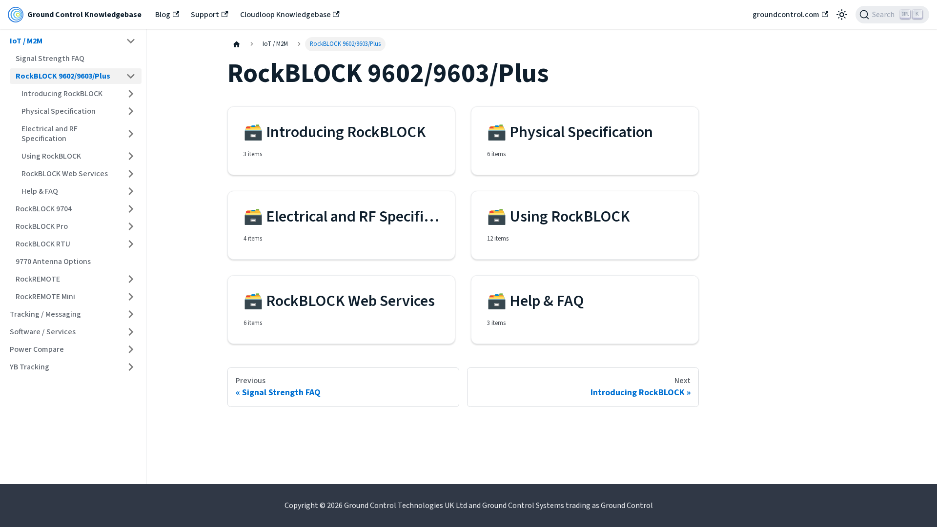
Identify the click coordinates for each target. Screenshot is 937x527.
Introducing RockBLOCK (61, 93)
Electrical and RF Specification (49, 133)
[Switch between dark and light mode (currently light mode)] (842, 14)
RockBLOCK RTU (43, 244)
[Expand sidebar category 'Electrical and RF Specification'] (131, 133)
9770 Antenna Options (53, 261)
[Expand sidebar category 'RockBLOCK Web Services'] (131, 174)
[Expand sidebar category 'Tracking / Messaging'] (131, 314)
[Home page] (236, 44)
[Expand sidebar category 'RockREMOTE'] (131, 279)
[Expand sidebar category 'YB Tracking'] (131, 367)
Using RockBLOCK (51, 156)
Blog (162, 14)
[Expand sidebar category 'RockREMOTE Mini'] (131, 296)
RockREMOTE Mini (45, 296)
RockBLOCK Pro (42, 226)
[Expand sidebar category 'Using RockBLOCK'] (131, 156)
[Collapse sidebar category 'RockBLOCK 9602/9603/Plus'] (131, 76)
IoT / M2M (26, 41)
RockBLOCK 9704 (44, 208)
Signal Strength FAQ (50, 58)
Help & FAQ (39, 191)
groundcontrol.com (786, 14)
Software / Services (43, 331)
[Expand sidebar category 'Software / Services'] (131, 332)
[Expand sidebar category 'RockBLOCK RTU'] (131, 244)
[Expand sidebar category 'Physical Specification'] (131, 111)
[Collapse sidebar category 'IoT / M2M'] (131, 41)
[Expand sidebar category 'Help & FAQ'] (131, 191)
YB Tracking (29, 367)
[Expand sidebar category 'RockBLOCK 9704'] (131, 209)
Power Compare (37, 349)
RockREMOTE (38, 279)
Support (205, 14)
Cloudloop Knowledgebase (285, 14)
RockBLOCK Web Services (64, 173)
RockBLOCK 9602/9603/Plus (63, 76)
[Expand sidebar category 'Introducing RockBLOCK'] (131, 93)
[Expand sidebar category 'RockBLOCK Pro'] (131, 226)
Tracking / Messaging (45, 314)
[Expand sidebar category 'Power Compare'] (131, 349)
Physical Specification (58, 111)
